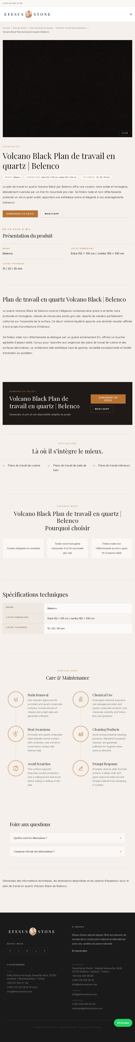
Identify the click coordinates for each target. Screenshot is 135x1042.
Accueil (6, 28)
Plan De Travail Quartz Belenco (71, 28)
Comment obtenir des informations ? (67, 851)
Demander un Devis (20, 214)
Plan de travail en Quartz (41, 28)
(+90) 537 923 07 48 (12, 3)
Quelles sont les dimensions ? (67, 838)
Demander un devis (108, 398)
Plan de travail (20, 28)
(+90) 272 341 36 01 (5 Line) (22, 987)
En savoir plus (79, 950)
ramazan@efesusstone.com (87, 1008)
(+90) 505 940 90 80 (83, 1004)
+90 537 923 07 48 (17, 982)
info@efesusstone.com (19, 991)
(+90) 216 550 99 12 (83, 980)
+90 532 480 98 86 (83, 975)
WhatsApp (52, 214)
